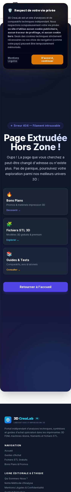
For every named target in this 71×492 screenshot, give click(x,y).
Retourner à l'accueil (35, 287)
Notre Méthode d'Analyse (19, 483)
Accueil (9, 450)
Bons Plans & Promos (16, 464)
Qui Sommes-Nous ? (16, 478)
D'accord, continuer (47, 59)
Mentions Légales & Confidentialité (24, 487)
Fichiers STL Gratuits (16, 459)
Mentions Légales (13, 59)
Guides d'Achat (13, 455)
